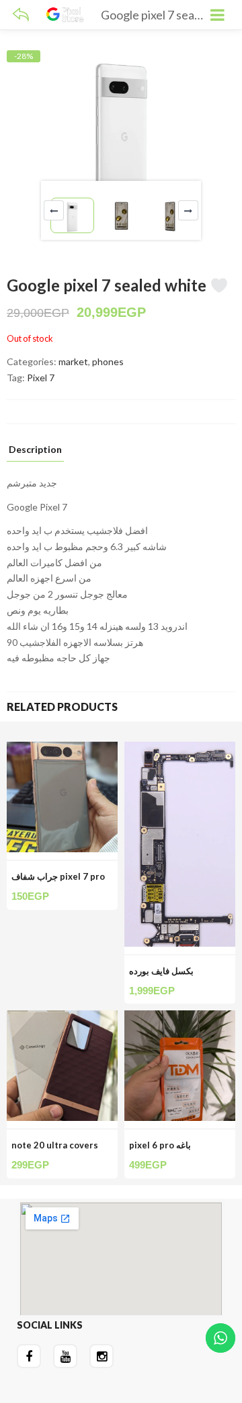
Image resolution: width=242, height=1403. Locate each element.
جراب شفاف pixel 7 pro (58, 876)
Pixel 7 (40, 377)
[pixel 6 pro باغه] (179, 1018)
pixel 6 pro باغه (160, 1145)
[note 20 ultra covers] (62, 1018)
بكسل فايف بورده (161, 970)
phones (108, 361)
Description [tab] (35, 450)
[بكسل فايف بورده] (179, 749)
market (73, 361)
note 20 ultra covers (54, 1145)
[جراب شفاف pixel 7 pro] (62, 749)
